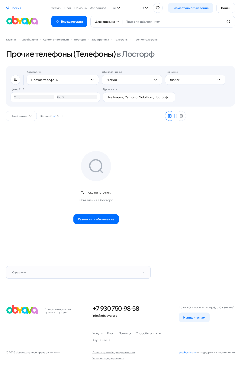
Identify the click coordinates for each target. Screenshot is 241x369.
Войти (225, 8)
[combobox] (174, 22)
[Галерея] (170, 116)
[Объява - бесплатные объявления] (22, 21)
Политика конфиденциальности (113, 352)
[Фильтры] (15, 80)
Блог (67, 8)
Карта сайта (101, 340)
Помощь (80, 8)
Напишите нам (194, 317)
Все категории (72, 21)
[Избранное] (158, 8)
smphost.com (187, 352)
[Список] (181, 116)
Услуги (56, 8)
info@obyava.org (104, 315)
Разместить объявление (190, 8)
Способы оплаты (148, 333)
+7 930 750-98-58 (115, 308)
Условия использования (108, 358)
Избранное (98, 8)
